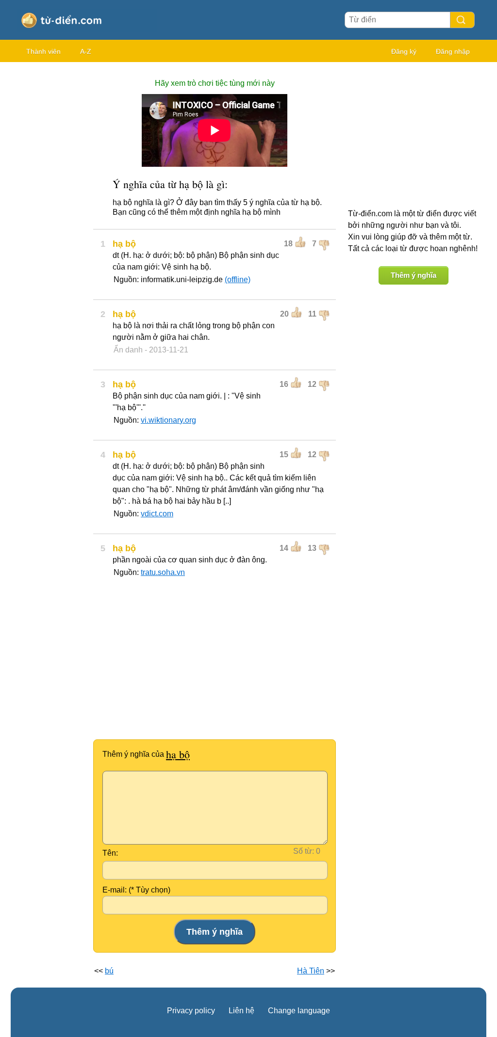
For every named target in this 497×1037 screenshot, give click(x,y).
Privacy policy (191, 1010)
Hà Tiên (310, 971)
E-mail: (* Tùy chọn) (136, 890)
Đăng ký (403, 51)
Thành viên (43, 51)
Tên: (110, 853)
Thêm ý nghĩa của (146, 754)
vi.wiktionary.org (168, 420)
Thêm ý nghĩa (413, 275)
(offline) (237, 279)
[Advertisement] (49, 213)
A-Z (85, 51)
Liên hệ (241, 1010)
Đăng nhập (453, 51)
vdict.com (157, 514)
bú (109, 971)
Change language (299, 1010)
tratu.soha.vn (163, 572)
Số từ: (303, 851)
